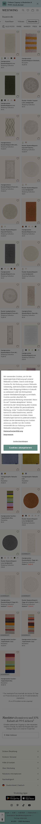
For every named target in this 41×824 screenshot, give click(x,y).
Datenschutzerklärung (13, 431)
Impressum (8, 434)
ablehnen (7, 423)
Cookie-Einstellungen (20, 441)
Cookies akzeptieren (20, 447)
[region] (20, 412)
